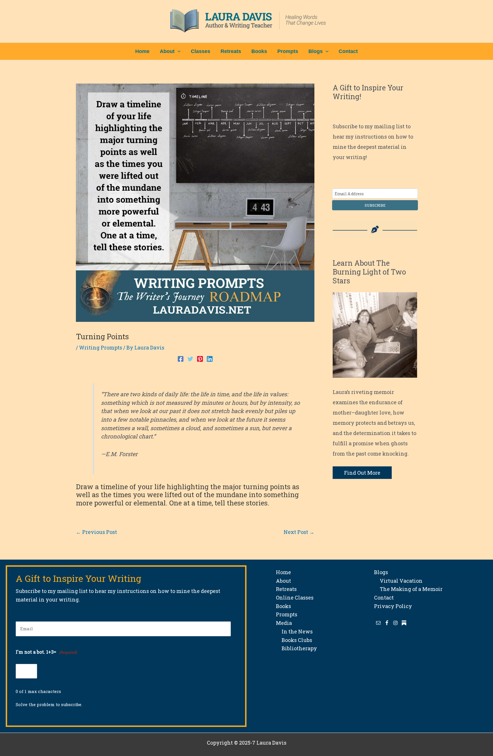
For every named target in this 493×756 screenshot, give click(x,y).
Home (283, 572)
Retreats (286, 589)
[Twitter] (190, 358)
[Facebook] (180, 358)
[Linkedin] (210, 358)
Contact (384, 597)
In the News (294, 631)
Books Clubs (294, 640)
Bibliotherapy (296, 648)
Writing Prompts (100, 347)
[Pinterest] (200, 358)
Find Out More (362, 472)
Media (284, 622)
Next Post (299, 532)
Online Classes (295, 597)
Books (283, 606)
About (283, 580)
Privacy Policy (393, 606)
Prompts (286, 614)
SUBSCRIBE (375, 205)
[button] (178, 51)
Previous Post (96, 532)
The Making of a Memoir (408, 589)
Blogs (381, 572)
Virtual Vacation (398, 580)
